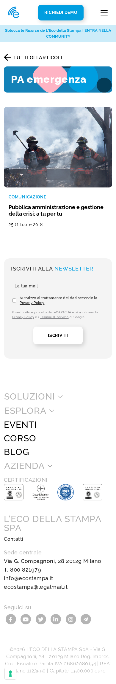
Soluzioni (29, 396)
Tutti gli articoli (37, 58)
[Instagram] (71, 619)
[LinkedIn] (56, 619)
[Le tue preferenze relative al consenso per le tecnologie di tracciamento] (10, 673)
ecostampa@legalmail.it (36, 587)
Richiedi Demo (60, 12)
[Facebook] (11, 619)
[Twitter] (41, 619)
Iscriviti (58, 335)
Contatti (13, 539)
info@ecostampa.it (28, 578)
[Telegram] (86, 619)
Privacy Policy (32, 303)
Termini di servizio (54, 317)
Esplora (25, 411)
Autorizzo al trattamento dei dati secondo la (58, 300)
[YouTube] (26, 619)
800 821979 (25, 570)
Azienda (24, 466)
